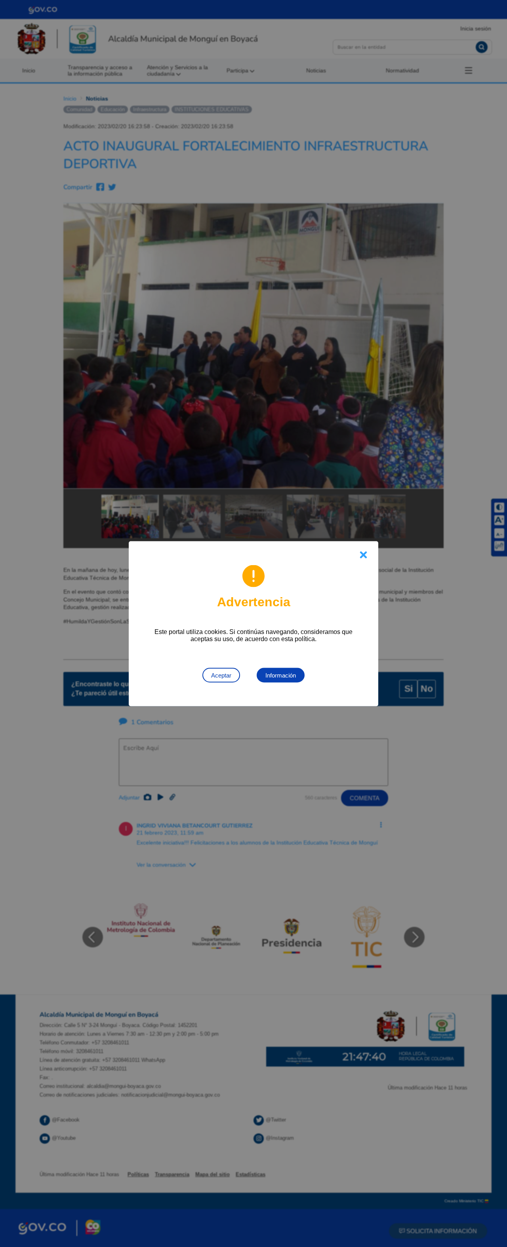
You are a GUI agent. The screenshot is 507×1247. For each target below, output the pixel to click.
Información (280, 675)
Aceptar (221, 675)
